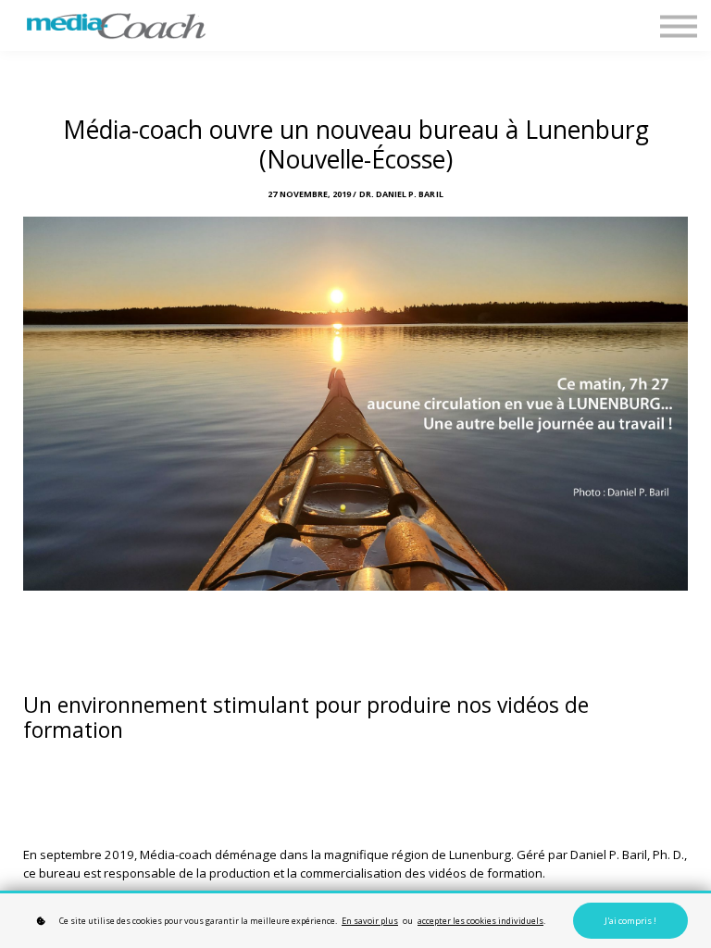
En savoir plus (370, 921)
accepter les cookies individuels (480, 921)
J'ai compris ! (630, 921)
